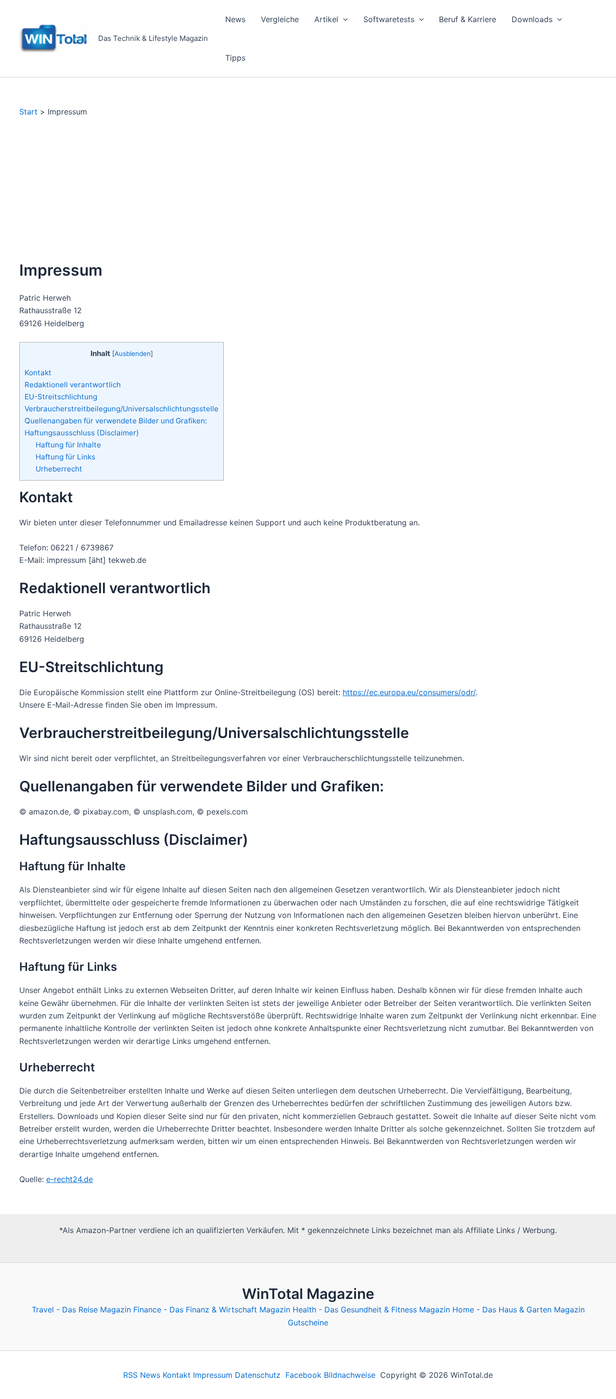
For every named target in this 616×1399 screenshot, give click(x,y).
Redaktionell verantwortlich (73, 384)
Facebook (303, 1375)
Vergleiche (280, 19)
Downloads (532, 19)
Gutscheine (308, 1322)
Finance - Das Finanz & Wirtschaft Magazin (211, 1309)
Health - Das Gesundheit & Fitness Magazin (371, 1309)
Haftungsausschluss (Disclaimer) (82, 432)
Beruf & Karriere (467, 19)
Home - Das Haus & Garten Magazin (518, 1309)
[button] (343, 19)
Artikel (326, 19)
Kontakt (38, 372)
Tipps (235, 58)
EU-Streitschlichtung (61, 396)
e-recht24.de (69, 1179)
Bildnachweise (349, 1375)
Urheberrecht (59, 468)
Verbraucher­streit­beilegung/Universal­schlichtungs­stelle (121, 408)
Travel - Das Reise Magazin (81, 1309)
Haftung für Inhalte (68, 444)
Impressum (212, 1375)
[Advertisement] (308, 189)
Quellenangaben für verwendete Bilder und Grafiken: (116, 420)
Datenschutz (258, 1375)
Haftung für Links (65, 456)
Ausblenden (133, 353)
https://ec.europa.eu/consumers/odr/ (409, 692)
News (235, 19)
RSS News (141, 1375)
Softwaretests (388, 19)
